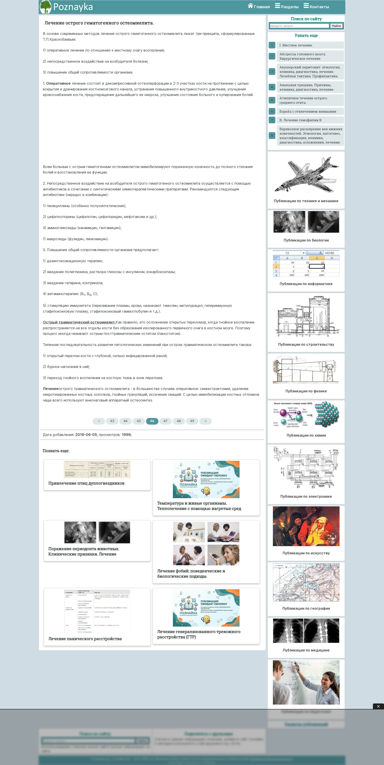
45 (139, 421)
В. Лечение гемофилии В (301, 120)
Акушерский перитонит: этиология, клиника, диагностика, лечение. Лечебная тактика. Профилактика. (310, 71)
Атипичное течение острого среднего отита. (303, 100)
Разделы (290, 6)
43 (112, 421)
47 (166, 421)
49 (192, 421)
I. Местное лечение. (296, 45)
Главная (262, 6)
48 (179, 421)
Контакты (319, 6)
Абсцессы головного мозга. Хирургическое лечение (303, 56)
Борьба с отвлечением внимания (308, 111)
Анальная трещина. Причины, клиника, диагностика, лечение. (307, 87)
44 (126, 421)
